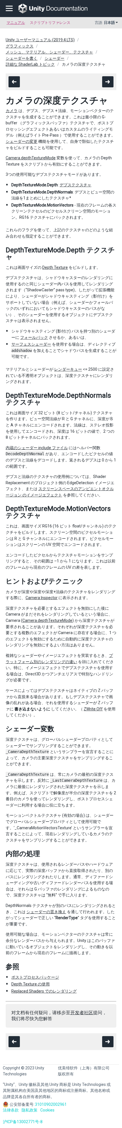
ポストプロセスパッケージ (35, 977)
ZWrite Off (93, 709)
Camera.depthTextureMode (31, 158)
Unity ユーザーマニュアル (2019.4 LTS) (40, 40)
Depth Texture (55, 267)
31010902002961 (51, 1104)
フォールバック (34, 337)
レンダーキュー (68, 369)
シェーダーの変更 (21, 141)
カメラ (12, 110)
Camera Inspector (42, 597)
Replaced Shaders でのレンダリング (44, 991)
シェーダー (54, 58)
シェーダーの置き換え (46, 912)
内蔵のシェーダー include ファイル (37, 448)
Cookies (47, 1110)
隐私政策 (29, 1110)
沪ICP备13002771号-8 (23, 1121)
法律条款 (11, 1110)
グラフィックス (19, 46)
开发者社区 (81, 1012)
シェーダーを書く (21, 58)
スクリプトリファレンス (50, 22)
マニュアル (16, 22)
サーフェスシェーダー (31, 344)
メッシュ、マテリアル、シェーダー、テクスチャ (49, 52)
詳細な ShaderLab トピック (30, 64)
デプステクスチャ (75, 185)
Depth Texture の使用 (30, 984)
